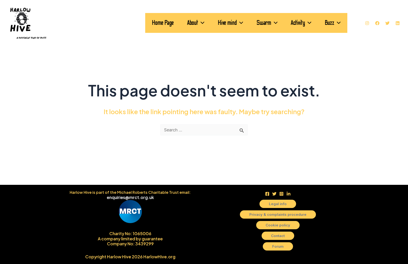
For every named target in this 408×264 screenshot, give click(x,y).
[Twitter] (387, 23)
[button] (201, 23)
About (192, 22)
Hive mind (227, 22)
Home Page (163, 22)
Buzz (329, 22)
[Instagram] (367, 23)
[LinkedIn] (288, 194)
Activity (298, 22)
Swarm (263, 22)
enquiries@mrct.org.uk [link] (130, 197)
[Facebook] (377, 23)
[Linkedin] (397, 23)
